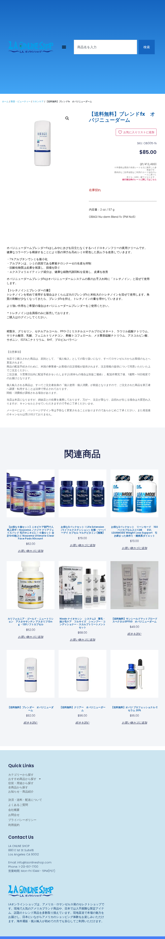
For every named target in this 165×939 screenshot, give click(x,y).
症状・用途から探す (21, 783)
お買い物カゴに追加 (30, 550)
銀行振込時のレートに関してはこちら (139, 179)
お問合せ (14, 815)
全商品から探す (18, 787)
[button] (64, 47)
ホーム (5, 101)
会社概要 (14, 810)
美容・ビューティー (21, 101)
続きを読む (134, 633)
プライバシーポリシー (22, 820)
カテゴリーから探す (21, 775)
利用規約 (14, 825)
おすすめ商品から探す (22, 779)
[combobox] (105, 47)
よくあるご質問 (18, 805)
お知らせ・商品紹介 (21, 792)
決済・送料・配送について (25, 800)
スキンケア (38, 101)
